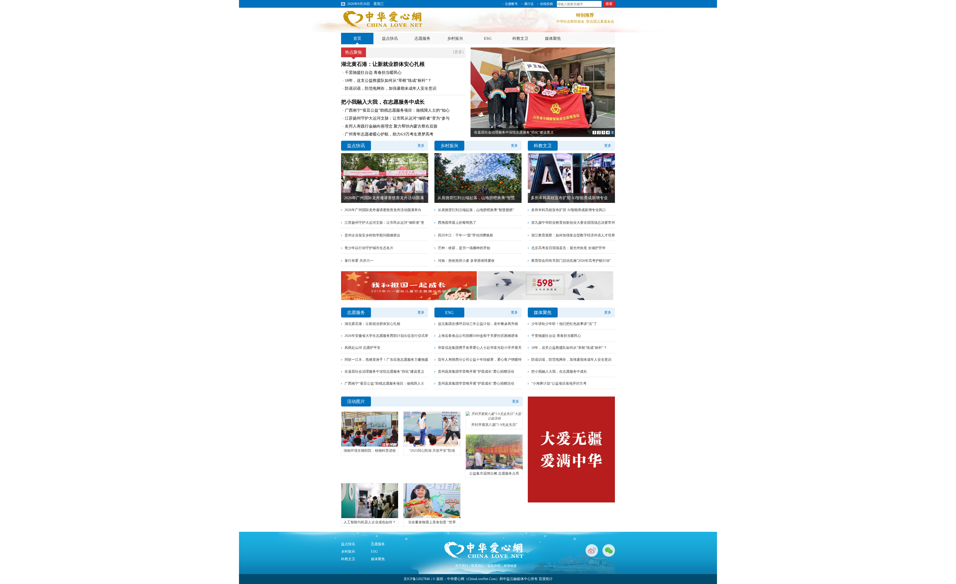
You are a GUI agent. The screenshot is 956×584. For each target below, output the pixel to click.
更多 (421, 145)
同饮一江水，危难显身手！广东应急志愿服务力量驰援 (386, 359)
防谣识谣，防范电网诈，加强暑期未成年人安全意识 (390, 88)
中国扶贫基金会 (600, 24)
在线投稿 (546, 4)
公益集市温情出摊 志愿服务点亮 (494, 473)
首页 (357, 38)
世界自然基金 (570, 24)
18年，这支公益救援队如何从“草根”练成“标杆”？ (388, 80)
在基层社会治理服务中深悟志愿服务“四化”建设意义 (384, 371)
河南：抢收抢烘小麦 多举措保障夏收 (466, 261)
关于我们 (461, 566)
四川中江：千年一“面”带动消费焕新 (465, 235)
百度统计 (546, 579)
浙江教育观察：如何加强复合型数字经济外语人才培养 (573, 235)
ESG (488, 38)
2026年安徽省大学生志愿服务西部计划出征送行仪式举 (386, 336)
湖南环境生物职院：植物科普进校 (370, 450)
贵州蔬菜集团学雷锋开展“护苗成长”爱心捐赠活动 (476, 371)
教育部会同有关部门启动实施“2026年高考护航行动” (571, 261)
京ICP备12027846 (417, 579)
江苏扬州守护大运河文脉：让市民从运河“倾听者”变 (384, 223)
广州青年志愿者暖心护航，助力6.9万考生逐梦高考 (389, 134)
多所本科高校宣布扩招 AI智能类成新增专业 (569, 198)
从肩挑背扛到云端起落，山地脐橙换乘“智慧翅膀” (476, 210)
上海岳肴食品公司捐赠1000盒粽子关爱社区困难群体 (478, 336)
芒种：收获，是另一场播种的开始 (464, 248)
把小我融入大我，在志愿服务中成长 (383, 102)
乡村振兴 (455, 38)
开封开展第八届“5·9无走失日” (494, 425)
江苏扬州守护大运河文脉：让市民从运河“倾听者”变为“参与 (397, 118)
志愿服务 (422, 38)
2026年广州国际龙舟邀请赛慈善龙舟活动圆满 (384, 198)
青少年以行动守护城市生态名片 (369, 248)
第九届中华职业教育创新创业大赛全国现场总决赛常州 (573, 223)
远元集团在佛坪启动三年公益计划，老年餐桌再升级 (478, 324)
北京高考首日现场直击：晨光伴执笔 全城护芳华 (568, 248)
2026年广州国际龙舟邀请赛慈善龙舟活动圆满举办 (383, 210)
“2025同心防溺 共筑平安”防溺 (432, 450)
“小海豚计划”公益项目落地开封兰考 (559, 383)
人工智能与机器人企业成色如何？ (370, 522)
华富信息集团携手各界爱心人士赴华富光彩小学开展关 (480, 348)
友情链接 (510, 566)
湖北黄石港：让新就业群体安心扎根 (383, 64)
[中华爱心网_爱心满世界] (383, 20)
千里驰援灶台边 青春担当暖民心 (373, 72)
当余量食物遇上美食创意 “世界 (432, 522)
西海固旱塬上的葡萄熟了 (457, 223)
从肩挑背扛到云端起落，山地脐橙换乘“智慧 (476, 198)
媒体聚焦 (553, 38)
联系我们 (477, 566)
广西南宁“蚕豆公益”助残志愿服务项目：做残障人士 (384, 383)
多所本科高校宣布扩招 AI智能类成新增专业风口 (568, 210)
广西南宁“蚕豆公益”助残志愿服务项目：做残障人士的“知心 (397, 110)
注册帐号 (511, 4)
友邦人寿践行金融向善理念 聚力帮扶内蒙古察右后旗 (391, 126)
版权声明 (493, 566)
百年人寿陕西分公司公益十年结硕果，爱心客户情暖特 (480, 359)
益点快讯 (390, 38)
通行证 (529, 4)
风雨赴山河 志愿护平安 (362, 348)
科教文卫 (520, 38)
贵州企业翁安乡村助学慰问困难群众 (372, 235)
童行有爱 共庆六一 (359, 261)
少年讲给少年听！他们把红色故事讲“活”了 (564, 324)
